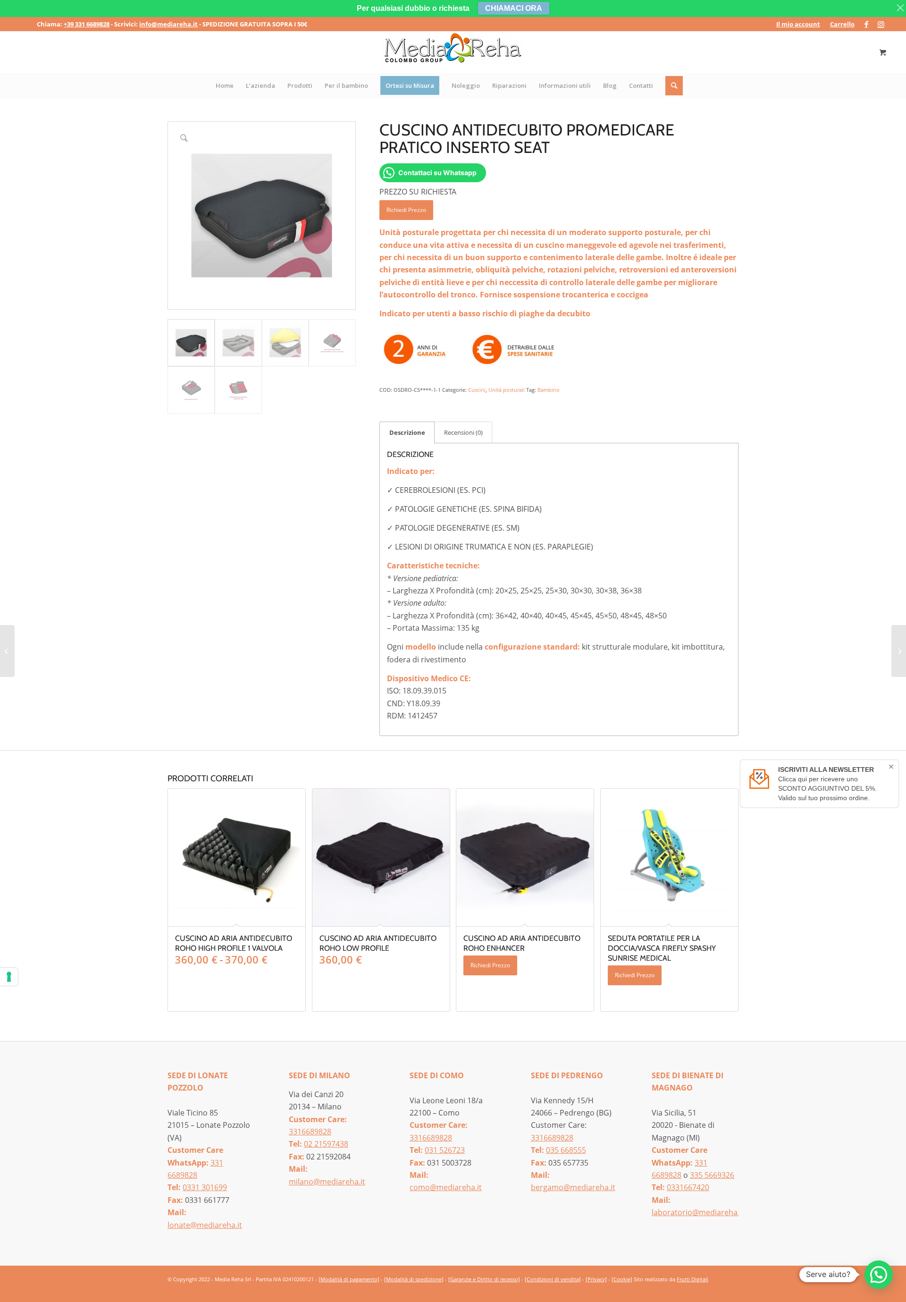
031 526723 (445, 1150)
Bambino (548, 389)
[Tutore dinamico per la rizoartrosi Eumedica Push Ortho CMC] (7, 651)
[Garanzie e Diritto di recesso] (484, 1279)
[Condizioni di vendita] (553, 1279)
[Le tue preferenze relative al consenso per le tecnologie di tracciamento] (9, 977)
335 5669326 (712, 1175)
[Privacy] (596, 1279)
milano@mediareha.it (327, 1181)
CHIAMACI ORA (513, 8)
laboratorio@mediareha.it (698, 1212)
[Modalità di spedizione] (414, 1279)
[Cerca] (674, 85)
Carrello (842, 24)
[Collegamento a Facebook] (866, 24)
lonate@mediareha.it (205, 1225)
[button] (878, 1274)
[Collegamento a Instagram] (881, 24)
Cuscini (477, 389)
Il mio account (798, 24)
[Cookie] (622, 1279)
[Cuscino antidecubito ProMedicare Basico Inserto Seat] (898, 651)
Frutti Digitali (692, 1279)
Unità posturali (506, 389)
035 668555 (566, 1150)
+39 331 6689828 (86, 24)
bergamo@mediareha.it (573, 1187)
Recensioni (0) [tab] (463, 432)
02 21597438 (326, 1144)
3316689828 (310, 1131)
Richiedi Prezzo (406, 210)
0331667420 (688, 1187)
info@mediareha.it (168, 24)
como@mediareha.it (446, 1187)
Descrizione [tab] (407, 432)
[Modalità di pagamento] (349, 1279)
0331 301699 (205, 1187)
